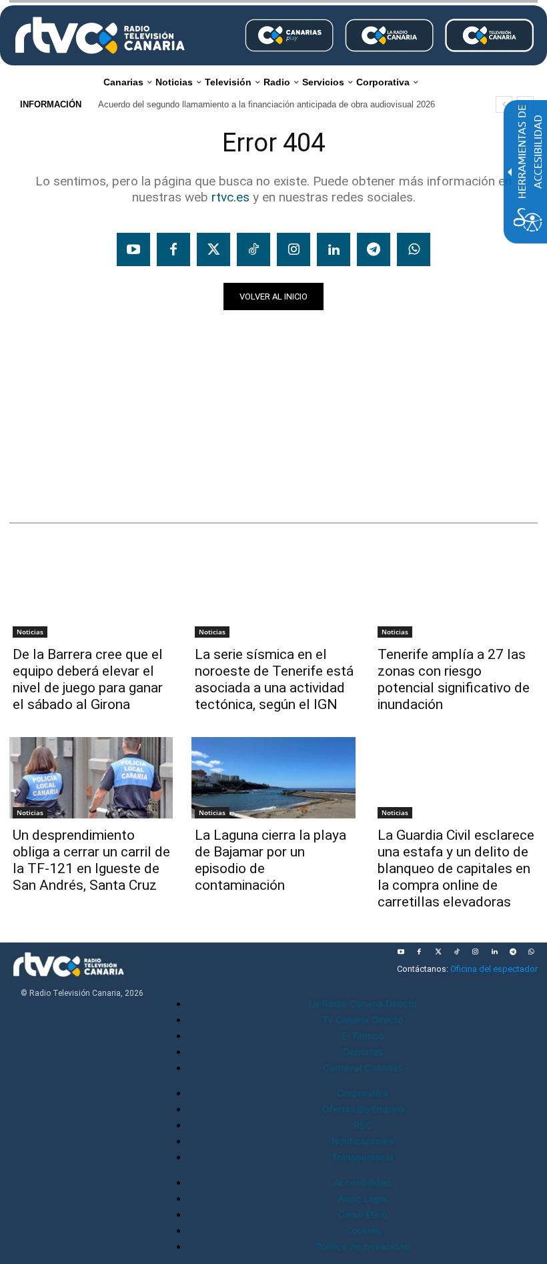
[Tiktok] (253, 249)
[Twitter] (213, 249)
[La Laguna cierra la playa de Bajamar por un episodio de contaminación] (273, 778)
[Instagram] (293, 249)
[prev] (504, 104)
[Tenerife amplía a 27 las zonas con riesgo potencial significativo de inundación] (456, 597)
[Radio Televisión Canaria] (100, 35)
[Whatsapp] (413, 249)
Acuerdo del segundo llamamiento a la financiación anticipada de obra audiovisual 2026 (266, 104)
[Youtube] (133, 249)
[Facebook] (173, 249)
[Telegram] (373, 249)
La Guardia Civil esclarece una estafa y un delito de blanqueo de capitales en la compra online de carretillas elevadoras (456, 868)
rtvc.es (230, 197)
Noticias (35, 480)
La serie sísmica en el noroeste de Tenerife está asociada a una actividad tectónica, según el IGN (274, 679)
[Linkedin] (333, 249)
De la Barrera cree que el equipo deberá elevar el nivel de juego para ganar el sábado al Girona (88, 679)
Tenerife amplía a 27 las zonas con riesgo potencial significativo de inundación (454, 679)
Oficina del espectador (494, 969)
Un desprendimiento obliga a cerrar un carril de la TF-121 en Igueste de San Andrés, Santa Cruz (91, 860)
